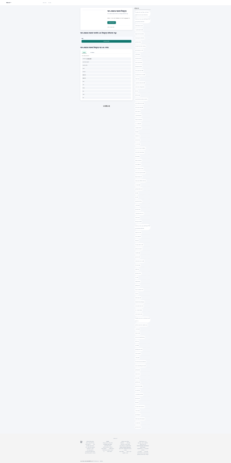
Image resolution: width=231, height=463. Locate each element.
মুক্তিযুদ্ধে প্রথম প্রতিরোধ (125, 441)
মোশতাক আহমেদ (137, 217)
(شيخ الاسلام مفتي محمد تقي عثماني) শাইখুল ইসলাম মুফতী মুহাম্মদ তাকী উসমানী (142, 20)
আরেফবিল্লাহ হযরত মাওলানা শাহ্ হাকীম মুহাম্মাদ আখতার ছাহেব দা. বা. (142, 319)
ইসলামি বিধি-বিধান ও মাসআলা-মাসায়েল (142, 452)
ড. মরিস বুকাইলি (137, 357)
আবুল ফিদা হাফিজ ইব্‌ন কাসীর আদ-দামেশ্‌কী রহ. (141, 99)
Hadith (107, 441)
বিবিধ (94, 444)
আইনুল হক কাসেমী (137, 333)
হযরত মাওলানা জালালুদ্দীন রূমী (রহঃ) (140, 337)
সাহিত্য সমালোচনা (103, 448)
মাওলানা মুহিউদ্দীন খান (138, 164)
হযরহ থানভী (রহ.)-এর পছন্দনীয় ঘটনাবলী (125, 445)
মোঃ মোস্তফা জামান (137, 422)
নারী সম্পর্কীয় (146, 451)
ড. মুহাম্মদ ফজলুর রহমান (138, 115)
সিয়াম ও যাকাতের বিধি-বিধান (90, 442)
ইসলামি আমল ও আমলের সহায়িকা (125, 444)
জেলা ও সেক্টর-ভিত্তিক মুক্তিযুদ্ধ (90, 447)
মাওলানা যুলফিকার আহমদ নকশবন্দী (139, 103)
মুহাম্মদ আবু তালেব (137, 398)
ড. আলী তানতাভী (137, 329)
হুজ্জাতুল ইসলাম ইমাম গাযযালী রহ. (139, 33)
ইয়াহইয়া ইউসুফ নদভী (138, 297)
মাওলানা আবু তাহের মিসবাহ (138, 62)
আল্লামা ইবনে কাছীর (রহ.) (138, 119)
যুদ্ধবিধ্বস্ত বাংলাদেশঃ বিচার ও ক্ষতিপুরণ (142, 454)
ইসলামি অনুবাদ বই (87, 444)
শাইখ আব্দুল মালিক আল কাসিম (139, 244)
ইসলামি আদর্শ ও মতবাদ (90, 448)
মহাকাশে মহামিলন (109, 451)
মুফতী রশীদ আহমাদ (137, 382)
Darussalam (137, 156)
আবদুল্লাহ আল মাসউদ (138, 232)
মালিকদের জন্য (97, 461)
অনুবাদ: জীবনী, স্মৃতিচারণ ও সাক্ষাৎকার (90, 452)
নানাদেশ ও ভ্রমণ (129, 451)
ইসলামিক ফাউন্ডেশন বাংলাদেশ (139, 25)
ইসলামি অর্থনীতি (121, 451)
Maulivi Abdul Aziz (138, 176)
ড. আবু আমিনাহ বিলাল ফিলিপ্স (139, 394)
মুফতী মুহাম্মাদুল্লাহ (137, 369)
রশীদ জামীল (136, 193)
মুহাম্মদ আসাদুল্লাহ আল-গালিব (139, 50)
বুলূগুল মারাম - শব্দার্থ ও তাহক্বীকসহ (143, 442)
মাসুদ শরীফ (136, 197)
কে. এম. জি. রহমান (137, 144)
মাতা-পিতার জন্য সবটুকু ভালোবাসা (90, 451)
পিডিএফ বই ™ (116, 438)
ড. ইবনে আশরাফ (137, 410)
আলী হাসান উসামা (137, 140)
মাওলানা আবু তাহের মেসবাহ (138, 314)
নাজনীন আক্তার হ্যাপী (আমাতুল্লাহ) (140, 418)
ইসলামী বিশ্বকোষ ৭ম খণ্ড (142, 441)
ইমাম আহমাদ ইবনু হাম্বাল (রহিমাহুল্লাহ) (140, 361)
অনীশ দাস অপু (137, 341)
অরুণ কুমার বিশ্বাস (137, 390)
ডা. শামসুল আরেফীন (137, 184)
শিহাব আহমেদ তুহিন (137, 265)
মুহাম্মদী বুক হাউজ (137, 285)
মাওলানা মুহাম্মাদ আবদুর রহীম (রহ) (139, 152)
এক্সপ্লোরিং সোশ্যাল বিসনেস (90, 445)
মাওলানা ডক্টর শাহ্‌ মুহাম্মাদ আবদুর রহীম (140, 172)
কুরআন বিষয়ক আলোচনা (107, 445)
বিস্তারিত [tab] (84, 52)
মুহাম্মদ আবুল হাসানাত (138, 427)
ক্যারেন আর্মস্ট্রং (137, 378)
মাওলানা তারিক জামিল (138, 236)
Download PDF (112, 22)
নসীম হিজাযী (136, 131)
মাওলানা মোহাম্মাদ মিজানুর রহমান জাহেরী (140, 365)
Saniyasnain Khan (138, 66)
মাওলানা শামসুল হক (137, 111)
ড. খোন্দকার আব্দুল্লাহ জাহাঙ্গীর (139, 29)
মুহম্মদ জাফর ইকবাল (137, 209)
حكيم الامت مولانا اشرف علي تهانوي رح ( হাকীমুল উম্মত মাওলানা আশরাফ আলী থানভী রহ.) (142, 13)
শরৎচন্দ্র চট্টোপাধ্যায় (137, 281)
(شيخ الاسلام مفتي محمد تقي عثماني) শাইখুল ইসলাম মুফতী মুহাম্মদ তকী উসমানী (142, 227)
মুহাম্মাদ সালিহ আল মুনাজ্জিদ (138, 386)
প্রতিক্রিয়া (101, 461)
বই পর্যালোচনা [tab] (92, 52)
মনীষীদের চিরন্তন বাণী (143, 444)
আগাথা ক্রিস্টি (137, 345)
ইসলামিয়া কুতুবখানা (137, 54)
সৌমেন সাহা (136, 293)
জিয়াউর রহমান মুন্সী (137, 95)
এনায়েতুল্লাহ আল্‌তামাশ (138, 127)
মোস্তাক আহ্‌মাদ (137, 78)
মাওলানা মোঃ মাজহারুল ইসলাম (139, 289)
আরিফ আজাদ (137, 240)
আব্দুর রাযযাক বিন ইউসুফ (138, 201)
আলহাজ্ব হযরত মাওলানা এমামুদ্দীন (139, 261)
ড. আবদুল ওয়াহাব (88, 58)
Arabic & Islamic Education (125, 447)
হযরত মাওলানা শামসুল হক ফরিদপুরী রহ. (140, 148)
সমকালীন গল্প (122, 442)
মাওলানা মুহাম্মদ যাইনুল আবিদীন (139, 70)
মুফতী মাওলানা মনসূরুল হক (138, 248)
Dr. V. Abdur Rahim (138, 310)
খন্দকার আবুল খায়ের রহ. (138, 42)
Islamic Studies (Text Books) (143, 445)
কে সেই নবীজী (140, 451)
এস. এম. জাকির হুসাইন (138, 123)
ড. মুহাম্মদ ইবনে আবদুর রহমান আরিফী (140, 82)
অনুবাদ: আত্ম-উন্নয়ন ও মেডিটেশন (107, 447)
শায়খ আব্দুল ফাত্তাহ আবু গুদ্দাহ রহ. (139, 406)
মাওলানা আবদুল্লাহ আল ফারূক (139, 168)
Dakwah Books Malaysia (139, 301)
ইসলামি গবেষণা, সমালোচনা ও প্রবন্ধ (108, 450)
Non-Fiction (142, 447)
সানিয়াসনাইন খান (137, 135)
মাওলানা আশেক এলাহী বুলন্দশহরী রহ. (140, 86)
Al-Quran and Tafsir (108, 444)
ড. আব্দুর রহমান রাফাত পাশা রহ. (139, 213)
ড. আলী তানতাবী (137, 205)
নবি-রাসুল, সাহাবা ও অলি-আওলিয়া (108, 442)
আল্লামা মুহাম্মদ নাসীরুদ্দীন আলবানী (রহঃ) (140, 180)
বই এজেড (49, 2)
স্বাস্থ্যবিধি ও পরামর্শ (125, 452)
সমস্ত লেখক (44, 2)
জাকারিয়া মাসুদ (137, 269)
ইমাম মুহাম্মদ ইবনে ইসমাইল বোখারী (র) (140, 46)
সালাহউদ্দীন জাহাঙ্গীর (137, 252)
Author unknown (138, 160)
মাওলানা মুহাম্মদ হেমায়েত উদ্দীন (139, 107)
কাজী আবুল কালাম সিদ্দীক (138, 221)
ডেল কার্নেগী (136, 277)
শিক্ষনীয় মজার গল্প (111, 448)
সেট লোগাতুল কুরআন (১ (90, 450)
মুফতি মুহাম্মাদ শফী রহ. (138, 273)
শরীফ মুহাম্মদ (136, 402)
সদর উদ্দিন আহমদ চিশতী (138, 58)
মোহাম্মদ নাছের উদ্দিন (138, 353)
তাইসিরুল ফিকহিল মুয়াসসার (90, 441)
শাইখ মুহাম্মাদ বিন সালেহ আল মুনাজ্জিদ (140, 74)
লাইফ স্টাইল (128, 442)
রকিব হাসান (136, 91)
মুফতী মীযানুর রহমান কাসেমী (138, 349)
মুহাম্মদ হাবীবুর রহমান (138, 414)
